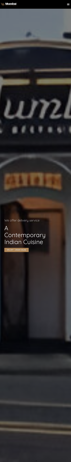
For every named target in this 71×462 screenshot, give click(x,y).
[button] (68, 4)
